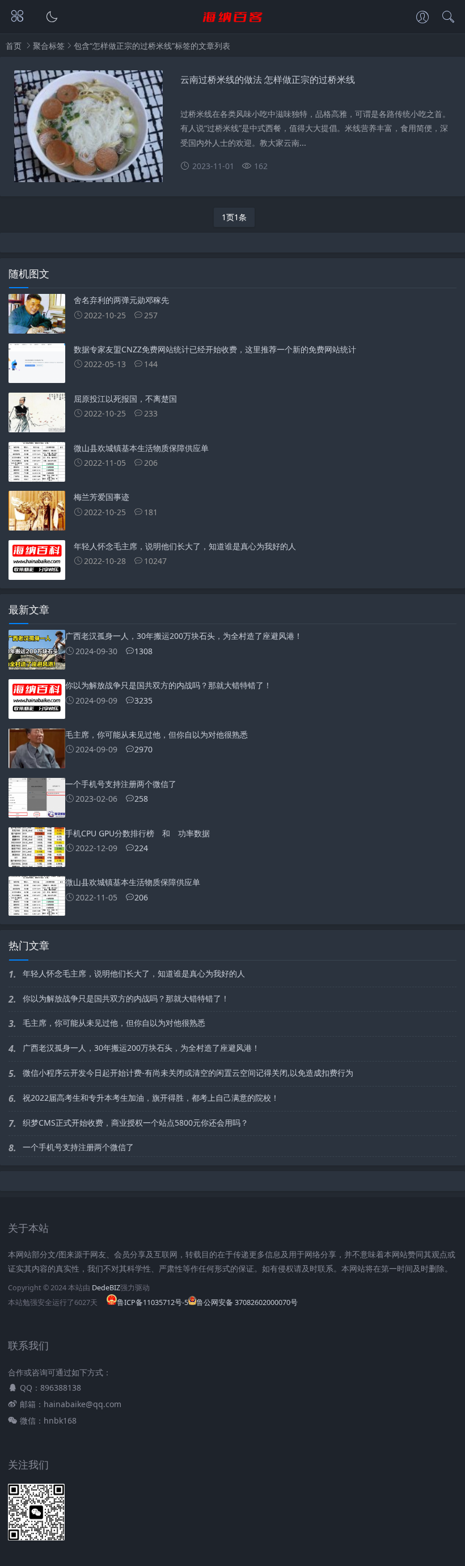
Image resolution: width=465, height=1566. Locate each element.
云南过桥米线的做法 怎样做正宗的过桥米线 (267, 79)
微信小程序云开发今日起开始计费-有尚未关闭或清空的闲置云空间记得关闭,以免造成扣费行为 (188, 1072)
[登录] (422, 18)
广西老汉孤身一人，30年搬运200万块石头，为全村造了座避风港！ (141, 1047)
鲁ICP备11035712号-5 (152, 1302)
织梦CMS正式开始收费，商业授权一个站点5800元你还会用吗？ (135, 1122)
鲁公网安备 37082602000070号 (247, 1302)
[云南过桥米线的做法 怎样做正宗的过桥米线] (88, 130)
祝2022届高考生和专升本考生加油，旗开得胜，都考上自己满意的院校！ (151, 1097)
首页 (14, 45)
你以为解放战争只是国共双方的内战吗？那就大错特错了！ (126, 998)
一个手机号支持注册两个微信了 (78, 1147)
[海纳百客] (232, 26)
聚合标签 (49, 45)
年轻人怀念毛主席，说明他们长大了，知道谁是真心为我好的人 (134, 973)
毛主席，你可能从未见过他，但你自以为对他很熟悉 (114, 1022)
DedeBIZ (106, 1288)
